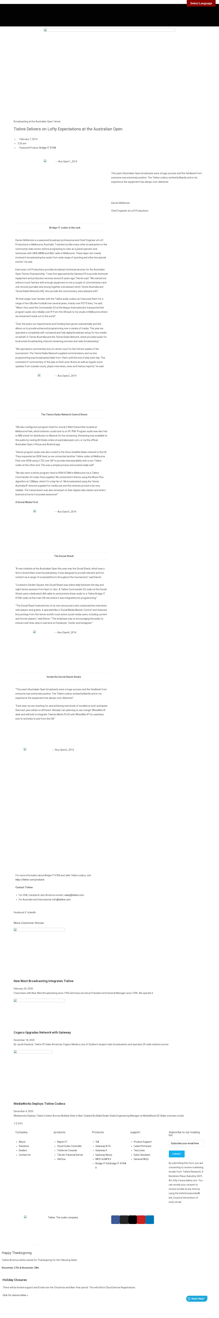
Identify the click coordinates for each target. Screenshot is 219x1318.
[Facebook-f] (115, 1219)
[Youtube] (141, 1219)
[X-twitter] (132, 1219)
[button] (19, 910)
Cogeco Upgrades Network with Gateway (42, 1032)
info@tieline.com (61, 899)
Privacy (47, 1245)
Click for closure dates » (15, 1295)
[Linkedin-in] (149, 1219)
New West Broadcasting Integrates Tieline (43, 981)
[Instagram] (124, 1219)
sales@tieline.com (74, 895)
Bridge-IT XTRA (47, 147)
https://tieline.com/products (29, 879)
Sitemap (56, 1245)
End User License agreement (28, 1245)
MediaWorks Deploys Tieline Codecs (39, 1103)
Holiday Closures (15, 1280)
